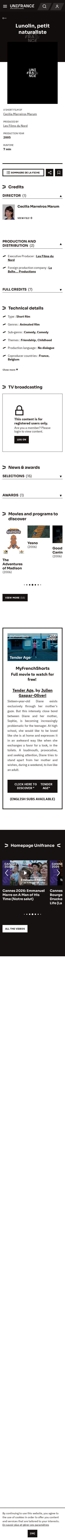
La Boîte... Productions (30, 269)
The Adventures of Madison (12, 564)
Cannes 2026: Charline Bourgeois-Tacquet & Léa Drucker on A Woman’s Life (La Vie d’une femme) (23, 897)
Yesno (33, 543)
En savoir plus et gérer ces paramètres (25, 1524)
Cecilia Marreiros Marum (20, 114)
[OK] (32, 1533)
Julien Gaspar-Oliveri (35, 693)
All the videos (15, 928)
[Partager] (49, 172)
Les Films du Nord (15, 126)
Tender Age (22, 690)
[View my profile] (57, 6)
